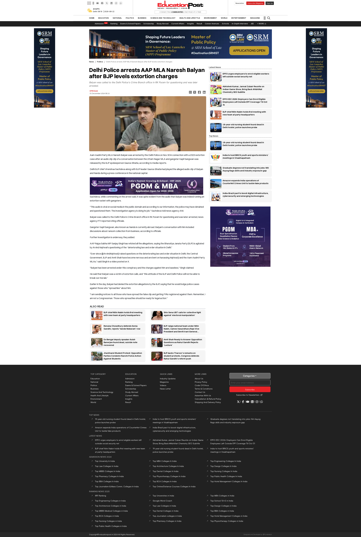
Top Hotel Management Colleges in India (228, 516)
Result (128, 402)
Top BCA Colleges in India (107, 516)
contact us (200, 392)
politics (100, 62)
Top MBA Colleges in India (222, 495)
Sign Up (270, 3)
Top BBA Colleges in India (222, 511)
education (95, 378)
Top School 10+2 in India (221, 500)
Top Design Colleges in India (223, 506)
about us (199, 378)
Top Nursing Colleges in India (108, 521)
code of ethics (202, 385)
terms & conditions (204, 388)
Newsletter (239, 3)
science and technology (102, 392)
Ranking (129, 382)
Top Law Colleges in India (164, 506)
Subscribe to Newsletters (247, 395)
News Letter (165, 388)
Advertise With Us (203, 395)
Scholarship (130, 388)
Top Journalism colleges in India (167, 516)
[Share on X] (195, 92)
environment (96, 399)
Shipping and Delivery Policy (208, 402)
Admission (130, 378)
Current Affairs (131, 395)
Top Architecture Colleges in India (110, 506)
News (91, 62)
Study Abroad (131, 392)
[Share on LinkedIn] (204, 92)
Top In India (105, 461)
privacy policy (201, 382)
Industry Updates (168, 378)
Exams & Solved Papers (136, 385)
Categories (249, 375)
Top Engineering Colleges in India (110, 500)
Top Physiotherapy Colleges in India (226, 521)
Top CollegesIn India (165, 461)
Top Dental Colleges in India (165, 511)
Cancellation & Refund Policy (208, 399)
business (95, 388)
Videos (163, 385)
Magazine (164, 382)
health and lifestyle (99, 395)
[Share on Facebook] (199, 92)
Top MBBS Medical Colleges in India (111, 511)
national (94, 382)
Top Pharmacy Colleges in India (167, 521)
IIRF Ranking (100, 495)
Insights (128, 399)
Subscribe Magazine (255, 3)
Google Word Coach (162, 500)
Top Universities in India (163, 495)
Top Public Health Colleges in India (111, 526)
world (93, 402)
